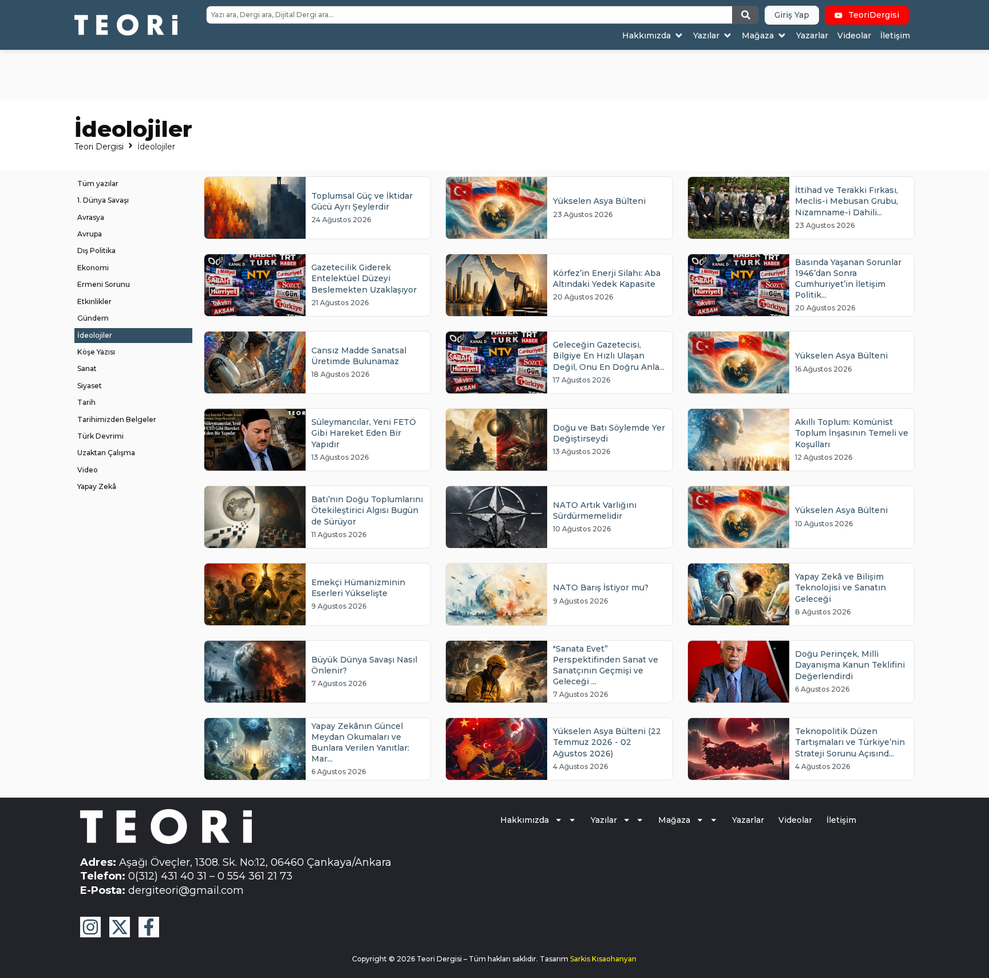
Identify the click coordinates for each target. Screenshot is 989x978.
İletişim (841, 820)
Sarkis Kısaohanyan (603, 959)
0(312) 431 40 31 (167, 875)
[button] (653, 35)
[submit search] (746, 15)
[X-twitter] (119, 927)
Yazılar (604, 820)
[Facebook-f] (149, 927)
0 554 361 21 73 (254, 875)
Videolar (795, 820)
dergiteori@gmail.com (186, 890)
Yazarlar (748, 820)
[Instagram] (90, 927)
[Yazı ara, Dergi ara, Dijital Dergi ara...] (469, 15)
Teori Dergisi (99, 146)
